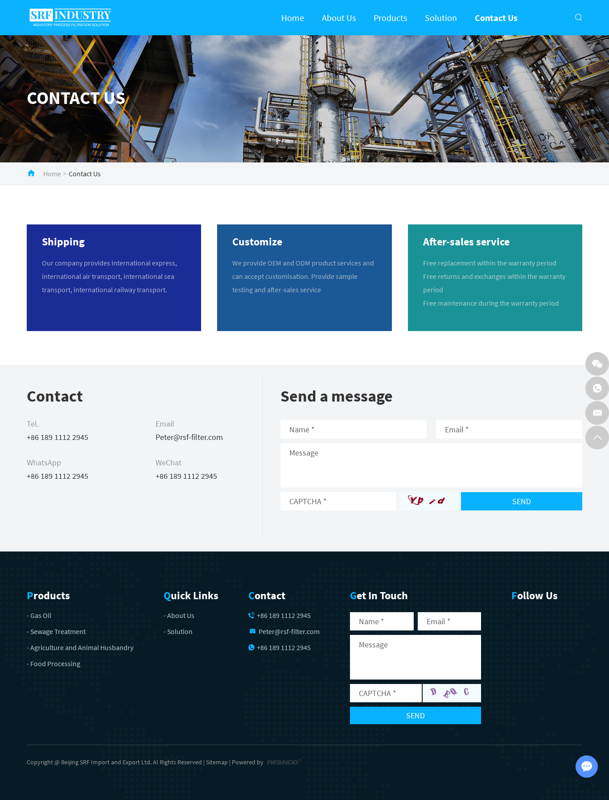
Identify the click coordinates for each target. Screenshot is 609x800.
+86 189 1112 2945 (57, 476)
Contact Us (496, 17)
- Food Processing (53, 663)
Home (292, 17)
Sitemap (217, 762)
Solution (441, 17)
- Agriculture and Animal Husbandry (80, 647)
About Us (339, 17)
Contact (266, 595)
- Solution (178, 631)
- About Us (179, 615)
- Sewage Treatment (56, 631)
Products (390, 17)
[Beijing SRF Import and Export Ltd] (71, 17)
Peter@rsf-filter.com (189, 437)
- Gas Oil (39, 615)
